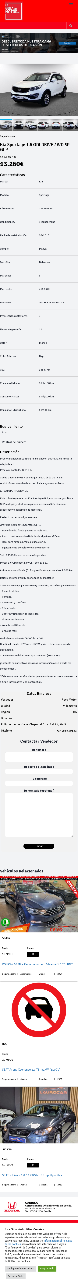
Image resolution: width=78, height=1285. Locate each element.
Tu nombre (39, 750)
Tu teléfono (39, 779)
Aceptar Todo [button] (47, 1268)
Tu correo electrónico (39, 767)
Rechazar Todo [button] (15, 1276)
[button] (74, 90)
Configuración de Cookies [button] (20, 1268)
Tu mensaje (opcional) (39, 791)
